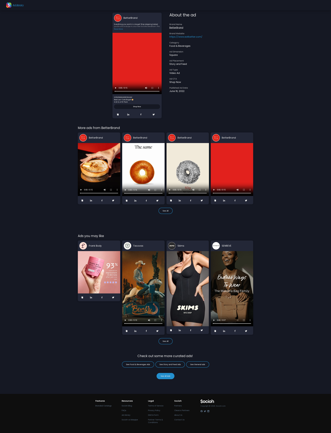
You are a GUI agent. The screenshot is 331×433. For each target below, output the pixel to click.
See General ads (197, 364)
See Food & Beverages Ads (138, 364)
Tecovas (138, 245)
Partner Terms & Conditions (155, 421)
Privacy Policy (154, 410)
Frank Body (95, 245)
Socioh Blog (127, 405)
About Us (178, 415)
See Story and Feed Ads (170, 364)
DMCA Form (153, 415)
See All (165, 211)
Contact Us (179, 419)
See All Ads (165, 376)
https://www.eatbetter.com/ (123, 97)
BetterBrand (130, 17)
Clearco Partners (181, 410)
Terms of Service (155, 405)
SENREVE (226, 245)
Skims (181, 245)
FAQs (124, 410)
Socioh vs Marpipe (130, 419)
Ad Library (126, 415)
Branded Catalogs (103, 405)
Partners (178, 405)
